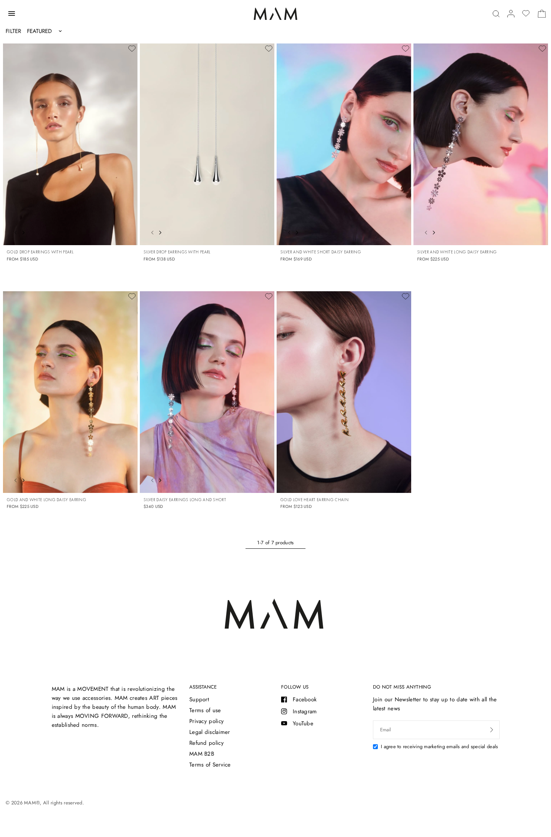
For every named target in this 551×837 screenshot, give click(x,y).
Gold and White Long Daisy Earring (46, 499)
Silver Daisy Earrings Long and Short (185, 499)
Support (199, 699)
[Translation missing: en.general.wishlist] (526, 13)
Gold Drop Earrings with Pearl (40, 252)
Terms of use (205, 710)
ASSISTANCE (203, 686)
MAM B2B (201, 754)
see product (123, 231)
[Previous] (13, 231)
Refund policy (206, 743)
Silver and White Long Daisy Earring (457, 252)
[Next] (25, 231)
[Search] (496, 13)
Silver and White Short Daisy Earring (320, 252)
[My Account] (510, 14)
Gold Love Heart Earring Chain (314, 499)
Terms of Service (210, 765)
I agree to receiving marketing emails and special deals (439, 746)
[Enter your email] (491, 730)
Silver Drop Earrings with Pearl (177, 252)
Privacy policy (206, 721)
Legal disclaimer (209, 732)
